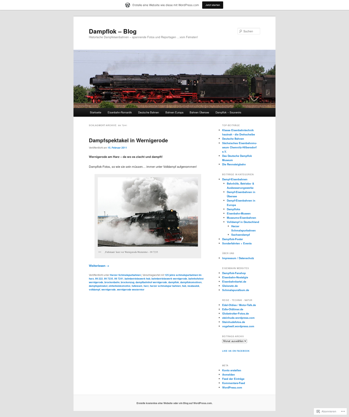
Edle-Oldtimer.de (232, 309)
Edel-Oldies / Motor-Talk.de (239, 305)
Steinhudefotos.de (233, 322)
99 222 (99, 278)
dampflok (173, 282)
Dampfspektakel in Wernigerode (128, 140)
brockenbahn (112, 282)
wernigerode (108, 289)
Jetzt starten (212, 4)
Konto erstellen (231, 370)
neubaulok (193, 286)
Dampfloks (233, 209)
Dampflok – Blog (113, 31)
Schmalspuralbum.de (235, 290)
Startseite (95, 112)
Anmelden (228, 374)
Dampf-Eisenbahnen (234, 179)
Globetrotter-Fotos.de (235, 313)
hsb (184, 286)
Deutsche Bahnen (148, 112)
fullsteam (137, 286)
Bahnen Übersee (199, 112)
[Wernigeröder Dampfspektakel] (147, 212)
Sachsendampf (240, 234)
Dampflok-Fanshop (234, 273)
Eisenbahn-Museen (239, 213)
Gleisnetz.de (230, 286)
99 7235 (108, 278)
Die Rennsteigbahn (234, 164)
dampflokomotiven (191, 282)
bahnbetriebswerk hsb (137, 278)
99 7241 (118, 278)
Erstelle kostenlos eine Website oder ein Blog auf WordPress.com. (174, 403)
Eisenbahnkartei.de (234, 281)
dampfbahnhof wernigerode (151, 282)
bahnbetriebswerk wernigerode (169, 278)
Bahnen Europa (174, 112)
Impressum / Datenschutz (238, 258)
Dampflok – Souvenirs (228, 112)
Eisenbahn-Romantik (120, 112)
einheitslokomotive (119, 286)
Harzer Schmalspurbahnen (125, 275)
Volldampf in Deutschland (243, 222)
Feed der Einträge (233, 379)
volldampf (94, 289)
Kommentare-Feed (233, 383)
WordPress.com (232, 387)
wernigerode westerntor (130, 289)
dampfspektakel (98, 286)
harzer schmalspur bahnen (165, 286)
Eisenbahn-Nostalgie (235, 277)
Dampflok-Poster (232, 239)
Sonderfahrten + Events (237, 243)
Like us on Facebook (236, 350)
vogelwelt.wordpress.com (238, 326)
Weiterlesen (99, 265)
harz (146, 286)
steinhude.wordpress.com (238, 318)
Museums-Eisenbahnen (241, 218)
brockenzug (127, 282)
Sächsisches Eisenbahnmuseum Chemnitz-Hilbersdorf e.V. (239, 147)
